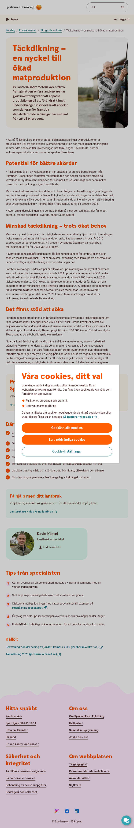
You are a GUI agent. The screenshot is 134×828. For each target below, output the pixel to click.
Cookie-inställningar (67, 451)
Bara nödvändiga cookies (67, 440)
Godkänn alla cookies (67, 428)
